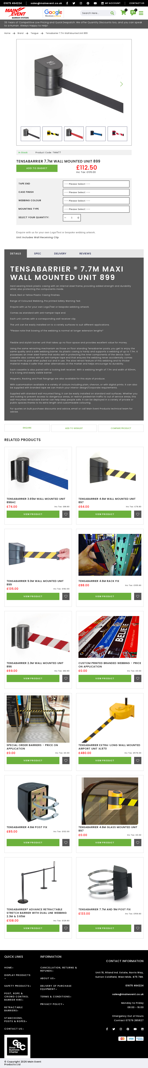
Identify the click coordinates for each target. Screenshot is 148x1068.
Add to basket (36, 168)
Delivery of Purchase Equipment (56, 987)
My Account (113, 3)
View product (33, 514)
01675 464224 (13, 3)
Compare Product (121, 428)
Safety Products (17, 986)
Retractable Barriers (13, 1009)
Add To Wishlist (74, 428)
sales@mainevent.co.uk (46, 3)
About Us (47, 978)
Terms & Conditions (55, 996)
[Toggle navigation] (141, 13)
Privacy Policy (51, 1004)
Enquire (27, 427)
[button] (121, 84)
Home (7, 33)
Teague (34, 33)
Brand (20, 33)
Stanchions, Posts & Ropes (14, 1020)
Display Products (17, 975)
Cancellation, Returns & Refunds (58, 969)
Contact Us (136, 3)
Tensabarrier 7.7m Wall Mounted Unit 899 (67, 33)
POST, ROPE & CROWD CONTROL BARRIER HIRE (16, 996)
